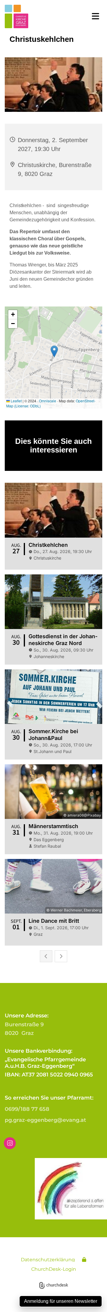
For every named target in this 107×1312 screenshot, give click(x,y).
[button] (93, 16)
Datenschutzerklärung (48, 1259)
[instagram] (10, 1143)
